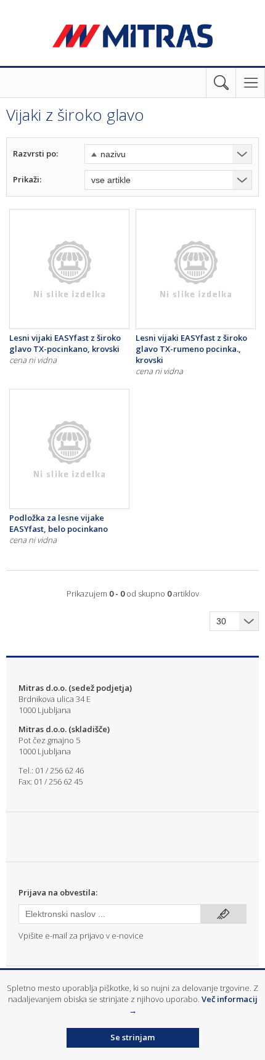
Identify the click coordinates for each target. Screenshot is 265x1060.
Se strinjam (132, 1037)
